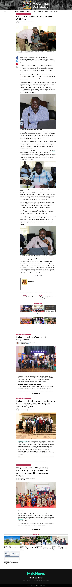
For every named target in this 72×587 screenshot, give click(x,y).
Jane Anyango (23, 22)
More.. (55, 11)
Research (34, 11)
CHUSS (29, 59)
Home (24, 580)
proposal (45, 292)
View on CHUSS (38, 275)
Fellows (22, 292)
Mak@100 (17, 11)
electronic (52, 291)
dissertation (43, 291)
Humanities (27, 11)
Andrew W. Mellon (32, 291)
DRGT (48, 291)
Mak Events (46, 580)
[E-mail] (22, 288)
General (22, 11)
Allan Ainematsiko (24, 343)
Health (51, 11)
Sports (46, 11)
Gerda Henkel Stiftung (30, 292)
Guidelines (38, 292)
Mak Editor (23, 479)
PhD (41, 292)
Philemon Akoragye (24, 410)
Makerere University (23, 441)
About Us (29, 580)
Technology (40, 11)
